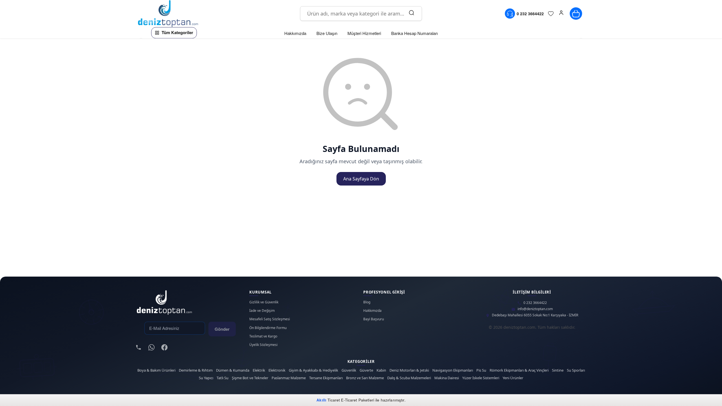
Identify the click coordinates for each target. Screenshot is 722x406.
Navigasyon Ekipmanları (452, 370)
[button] (561, 13)
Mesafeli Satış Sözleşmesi (269, 319)
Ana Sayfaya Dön (361, 179)
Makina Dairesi (446, 378)
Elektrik (259, 370)
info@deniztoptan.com (535, 309)
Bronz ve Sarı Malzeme (365, 378)
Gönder (222, 329)
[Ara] (411, 13)
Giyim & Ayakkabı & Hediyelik (313, 370)
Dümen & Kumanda (232, 370)
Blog (366, 302)
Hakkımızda (372, 310)
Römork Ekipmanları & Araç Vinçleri (519, 370)
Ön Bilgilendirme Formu (268, 328)
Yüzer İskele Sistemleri (480, 378)
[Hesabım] (561, 13)
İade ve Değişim (262, 310)
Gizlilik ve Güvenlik (263, 302)
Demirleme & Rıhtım (196, 370)
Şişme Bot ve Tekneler (250, 378)
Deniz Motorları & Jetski (409, 370)
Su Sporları (576, 370)
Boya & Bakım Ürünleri (156, 370)
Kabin (381, 370)
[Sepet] (576, 13)
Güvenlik (349, 370)
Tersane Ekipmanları (326, 378)
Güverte (366, 370)
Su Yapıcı (206, 378)
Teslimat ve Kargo (263, 336)
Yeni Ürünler (513, 378)
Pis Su (481, 370)
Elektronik (276, 370)
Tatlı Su (222, 378)
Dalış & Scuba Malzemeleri (409, 378)
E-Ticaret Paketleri (357, 400)
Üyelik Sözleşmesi (263, 345)
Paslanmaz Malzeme (289, 378)
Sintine (557, 370)
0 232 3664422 (535, 303)
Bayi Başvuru (373, 319)
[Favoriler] (551, 13)
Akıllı (321, 400)
